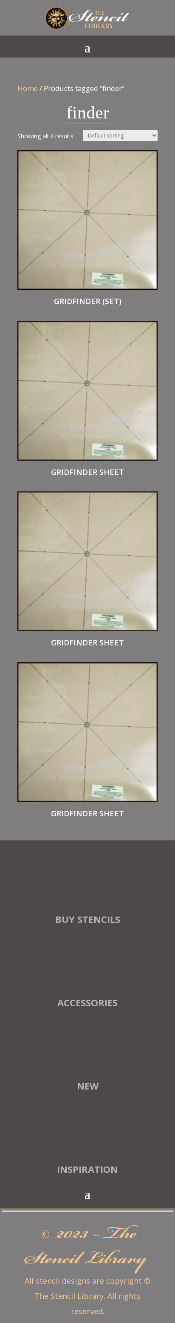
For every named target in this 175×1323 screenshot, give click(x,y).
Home (27, 88)
